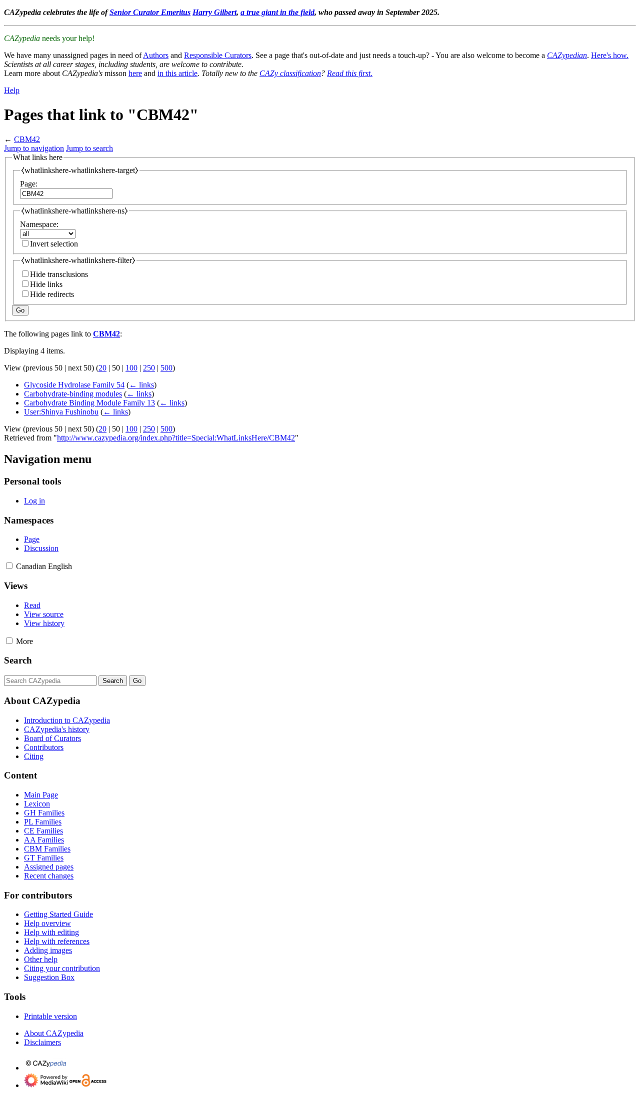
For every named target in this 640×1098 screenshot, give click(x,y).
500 (166, 368)
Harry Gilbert (214, 12)
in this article (178, 73)
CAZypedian (567, 55)
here (135, 73)
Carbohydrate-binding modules (73, 394)
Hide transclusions (59, 274)
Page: (29, 184)
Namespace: (39, 224)
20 (102, 368)
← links (141, 384)
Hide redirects (52, 294)
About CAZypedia (54, 1033)
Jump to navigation (34, 148)
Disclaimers (42, 1042)
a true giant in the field (277, 12)
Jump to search (89, 148)
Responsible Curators (218, 55)
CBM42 (27, 139)
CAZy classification (290, 73)
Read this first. (349, 73)
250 (149, 368)
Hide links (46, 284)
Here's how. (609, 55)
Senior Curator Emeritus (150, 12)
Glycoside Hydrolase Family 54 (74, 384)
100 (132, 368)
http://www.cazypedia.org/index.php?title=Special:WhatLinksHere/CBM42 (176, 438)
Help (12, 90)
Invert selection (54, 244)
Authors (155, 55)
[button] (9, 565)
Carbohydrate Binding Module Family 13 (89, 402)
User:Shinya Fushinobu (61, 412)
